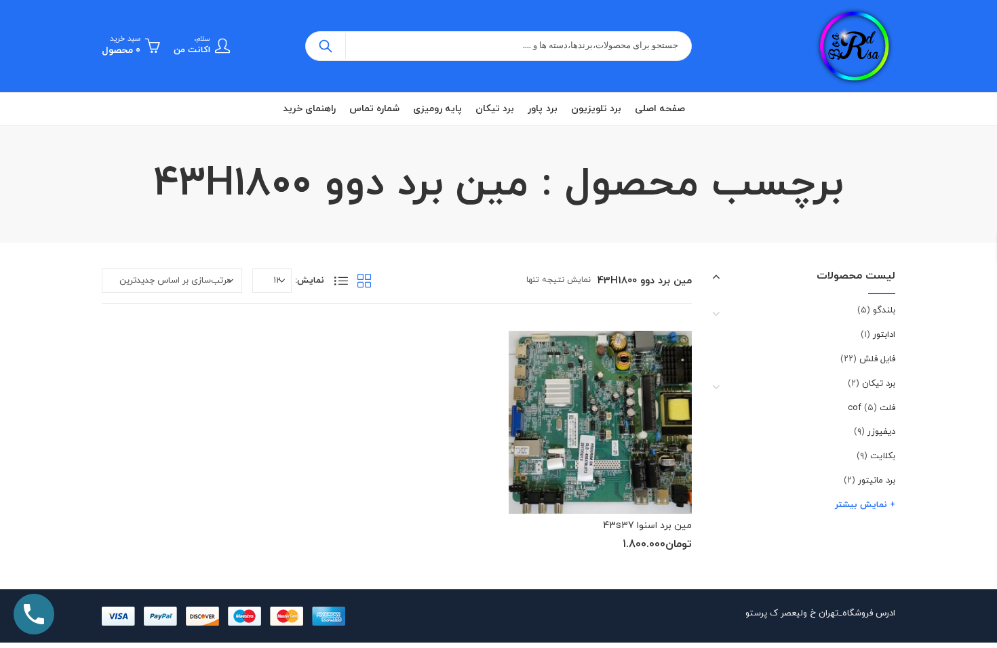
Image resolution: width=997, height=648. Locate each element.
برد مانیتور (876, 480)
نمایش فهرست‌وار (341, 280)
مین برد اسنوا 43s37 (647, 525)
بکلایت (882, 456)
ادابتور (884, 335)
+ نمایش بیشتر (865, 505)
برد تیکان (878, 384)
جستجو (325, 46)
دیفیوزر (881, 432)
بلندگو (884, 310)
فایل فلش (877, 359)
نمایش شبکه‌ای (364, 280)
